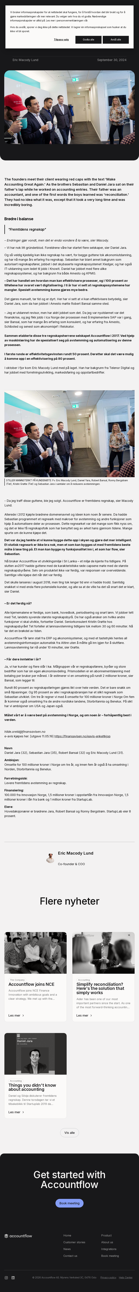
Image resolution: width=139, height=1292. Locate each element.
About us (107, 1242)
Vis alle (69, 1132)
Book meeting (69, 1203)
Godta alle (88, 39)
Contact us (70, 1256)
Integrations (108, 1249)
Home (67, 1235)
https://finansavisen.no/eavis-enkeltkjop (82, 736)
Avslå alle (116, 39)
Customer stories (74, 1242)
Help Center (126, 1277)
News (67, 1249)
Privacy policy (108, 1277)
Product (106, 1235)
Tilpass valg (61, 39)
